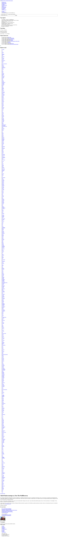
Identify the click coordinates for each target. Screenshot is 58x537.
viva (2, 469)
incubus (3, 214)
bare (2, 75)
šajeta (2, 484)
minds (3, 300)
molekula (3, 303)
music (2, 315)
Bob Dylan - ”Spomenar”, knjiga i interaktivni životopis (9, 510)
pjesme (3, 359)
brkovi (3, 101)
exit (3, 165)
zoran (3, 481)
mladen (3, 301)
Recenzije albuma (4, 5)
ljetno (2, 273)
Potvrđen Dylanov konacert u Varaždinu (7, 511)
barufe (3, 76)
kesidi (3, 235)
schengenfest (3, 414)
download (3, 146)
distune (3, 140)
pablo (3, 341)
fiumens (3, 173)
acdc (2, 51)
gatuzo (3, 181)
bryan (2, 104)
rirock (3, 396)
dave (2, 129)
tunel (2, 451)
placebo (3, 360)
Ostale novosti (4, 7)
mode (3, 302)
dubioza (3, 148)
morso (3, 307)
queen (3, 378)
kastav (3, 232)
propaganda (3, 369)
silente (3, 419)
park (2, 344)
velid (2, 464)
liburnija (3, 269)
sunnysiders (3, 439)
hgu (2, 205)
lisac (2, 270)
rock (3, 400)
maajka (3, 275)
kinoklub (3, 239)
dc (2, 131)
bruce (3, 102)
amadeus (3, 56)
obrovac (3, 328)
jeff (2, 223)
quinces (3, 380)
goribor (3, 186)
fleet (2, 174)
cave (2, 110)
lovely (3, 274)
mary (2, 290)
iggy (2, 212)
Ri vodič (3, 530)
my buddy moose (4, 317)
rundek (3, 408)
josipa (3, 229)
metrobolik (3, 298)
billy (2, 86)
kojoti (3, 244)
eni (2, 162)
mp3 (3, 311)
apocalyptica (3, 60)
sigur (2, 418)
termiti (3, 445)
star (2, 429)
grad (2, 188)
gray (2, 190)
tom (2, 449)
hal (2, 197)
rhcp (2, 393)
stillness (3, 433)
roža (2, 407)
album (3, 54)
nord (2, 326)
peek (2, 350)
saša (2, 413)
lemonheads (3, 261)
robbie (3, 398)
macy (2, 276)
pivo (3, 356)
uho (2, 455)
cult (2, 122)
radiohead (3, 382)
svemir (3, 441)
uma (2, 456)
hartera (3, 199)
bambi (3, 74)
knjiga (3, 243)
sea (2, 415)
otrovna (3, 338)
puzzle (3, 375)
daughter (3, 128)
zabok (2, 476)
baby (2, 71)
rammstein (3, 385)
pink (2, 352)
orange (3, 336)
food (2, 178)
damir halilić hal (4, 124)
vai (2, 459)
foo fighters (3, 177)
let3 (2, 265)
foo (2, 176)
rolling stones (3, 403)
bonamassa (3, 92)
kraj (2, 249)
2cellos (3, 49)
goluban (3, 185)
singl (3, 421)
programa (3, 368)
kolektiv (3, 245)
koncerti (3, 247)
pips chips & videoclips (5, 354)
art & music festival (4, 63)
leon (2, 262)
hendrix (3, 202)
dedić (2, 133)
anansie (3, 58)
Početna (3, 11)
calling (3, 108)
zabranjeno (3, 477)
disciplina (3, 138)
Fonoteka (3, 4)
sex (2, 417)
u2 (2, 454)
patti (2, 346)
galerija (3, 179)
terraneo (3, 446)
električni (3, 156)
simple (3, 420)
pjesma (3, 358)
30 (2, 491)
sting (2, 434)
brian (2, 99)
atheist (3, 66)
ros (2, 405)
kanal (2, 230)
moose (3, 305)
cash (2, 109)
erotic (3, 163)
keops (2, 234)
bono (2, 93)
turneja (3, 453)
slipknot (3, 425)
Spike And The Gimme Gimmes (14, 44)
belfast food (3, 82)
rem (2, 390)
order (2, 337)
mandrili (3, 280)
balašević (3, 73)
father (3, 167)
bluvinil (3, 90)
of (2, 329)
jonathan (3, 227)
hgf (2, 204)
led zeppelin (3, 259)
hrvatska (3, 208)
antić (2, 59)
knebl (2, 242)
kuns (2, 252)
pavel (2, 348)
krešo (2, 250)
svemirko (3, 442)
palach (3, 342)
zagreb (3, 478)
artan (2, 64)
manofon (3, 283)
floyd (2, 175)
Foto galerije (3, 8)
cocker (3, 118)
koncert (3, 246)
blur (2, 89)
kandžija (3, 231)
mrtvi (2, 313)
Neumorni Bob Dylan (5, 512)
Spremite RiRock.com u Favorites (6, 514)
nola (2, 325)
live (2, 271)
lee (2, 260)
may (2, 293)
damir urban (3, 125)
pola (2, 361)
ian (2, 209)
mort (2, 308)
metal (3, 295)
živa (2, 490)
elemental (3, 157)
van (2, 460)
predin (3, 366)
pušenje (3, 376)
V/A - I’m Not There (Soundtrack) (6, 508)
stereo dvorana (4, 432)
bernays (3, 84)
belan (3, 80)
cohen (3, 119)
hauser (3, 200)
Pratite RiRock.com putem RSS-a (6, 515)
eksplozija (3, 155)
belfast (3, 81)
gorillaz (3, 187)
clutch (2, 117)
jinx (2, 224)
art (2, 62)
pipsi (2, 355)
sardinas (3, 410)
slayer (3, 424)
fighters (3, 170)
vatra (2, 461)
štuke (2, 487)
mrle (2, 312)
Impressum (3, 527)
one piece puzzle (4, 333)
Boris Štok (9, 42)
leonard (3, 263)
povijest (3, 364)
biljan (2, 85)
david (3, 130)
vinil (2, 467)
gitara (3, 183)
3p (2, 50)
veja (2, 463)
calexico (3, 107)
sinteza (3, 422)
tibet (2, 447)
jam (2, 221)
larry (2, 255)
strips (2, 438)
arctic (2, 61)
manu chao (3, 285)
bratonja (3, 98)
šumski (3, 488)
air (2, 53)
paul (2, 347)
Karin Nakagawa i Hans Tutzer (15, 41)
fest (2, 168)
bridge (3, 100)
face (2, 166)
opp (2, 335)
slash (2, 423)
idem (2, 210)
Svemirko (11, 40)
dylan (3, 151)
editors (3, 152)
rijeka (3, 395)
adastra (3, 52)
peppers (3, 351)
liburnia (3, 268)
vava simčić (3, 462)
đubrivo (3, 483)
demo (3, 135)
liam (2, 267)
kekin (3, 233)
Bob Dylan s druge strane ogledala (6, 509)
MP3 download (4, 9)
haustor (3, 201)
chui (2, 114)
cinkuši (3, 115)
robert (2, 399)
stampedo (3, 427)
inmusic (3, 215)
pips (2, 353)
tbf (2, 444)
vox (2, 471)
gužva (2, 196)
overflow (3, 340)
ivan (2, 220)
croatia (3, 121)
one (2, 332)
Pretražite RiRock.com (4, 15)
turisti (2, 452)
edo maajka (3, 154)
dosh (2, 145)
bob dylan (3, 91)
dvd (2, 150)
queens (3, 379)
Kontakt (3, 531)
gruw (2, 193)
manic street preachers (4, 282)
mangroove (3, 281)
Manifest (3, 528)
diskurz (3, 139)
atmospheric (3, 67)
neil (2, 318)
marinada (3, 286)
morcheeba (3, 306)
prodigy (3, 367)
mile (2, 299)
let (2, 264)
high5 (2, 206)
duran (2, 149)
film (2, 171)
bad (2, 72)
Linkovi (3, 529)
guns (2, 195)
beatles (3, 77)
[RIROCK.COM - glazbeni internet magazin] (6, 0)
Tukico (12, 39)
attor (2, 68)
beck (2, 78)
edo (2, 153)
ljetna (2, 272)
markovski (3, 288)
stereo (3, 431)
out (2, 339)
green (3, 191)
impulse (3, 213)
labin (2, 254)
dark (2, 127)
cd (2, 111)
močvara (3, 310)
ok (2, 331)
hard (2, 198)
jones (2, 228)
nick (2, 321)
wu (2, 474)
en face (3, 161)
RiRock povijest (4, 3)
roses (2, 406)
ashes (2, 65)
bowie (3, 97)
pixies (2, 357)
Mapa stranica (4, 532)
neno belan (3, 320)
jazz (2, 222)
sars (2, 411)
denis (2, 136)
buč (2, 106)
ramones (3, 386)
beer (2, 79)
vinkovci (3, 468)
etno (2, 164)
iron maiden (3, 218)
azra (2, 70)
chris (2, 113)
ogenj (3, 330)
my (2, 316)
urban (3, 457)
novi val (3, 327)
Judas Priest (9, 37)
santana (3, 409)
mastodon (3, 291)
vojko (2, 470)
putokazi (3, 374)
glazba (3, 184)
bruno (2, 103)
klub (2, 241)
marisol (3, 287)
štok (2, 486)
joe (2, 225)
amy (2, 57)
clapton (3, 116)
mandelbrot (3, 279)
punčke (3, 372)
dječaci (3, 142)
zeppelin (3, 480)
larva (2, 256)
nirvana (3, 322)
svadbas (3, 440)
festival (3, 169)
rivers (3, 397)
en (2, 160)
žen (2, 489)
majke (3, 278)
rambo (3, 384)
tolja (2, 448)
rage (2, 383)
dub (2, 147)
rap (2, 387)
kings (2, 237)
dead (2, 132)
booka (3, 95)
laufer (3, 257)
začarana (3, 479)
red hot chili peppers (4, 389)
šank (2, 485)
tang (2, 443)
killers (3, 236)
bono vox (3, 94)
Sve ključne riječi (2, 493)
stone (2, 435)
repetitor (3, 392)
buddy (3, 105)
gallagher (3, 180)
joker (2, 226)
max (2, 292)
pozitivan (3, 365)
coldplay (3, 120)
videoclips (3, 466)
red (2, 388)
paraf (2, 343)
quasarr (3, 377)
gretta (3, 192)
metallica (3, 296)
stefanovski (3, 430)
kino (2, 238)
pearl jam (3, 349)
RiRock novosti (4, 6)
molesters (3, 304)
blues (3, 88)
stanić (3, 428)
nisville (3, 323)
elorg (2, 158)
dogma (3, 143)
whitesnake (3, 472)
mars (2, 289)
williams (3, 473)
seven (2, 416)
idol (2, 211)
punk (2, 371)
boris (2, 96)
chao (2, 112)
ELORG (12, 43)
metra (2, 297)
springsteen (3, 426)
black (2, 87)
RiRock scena (4, 2)
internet (3, 216)
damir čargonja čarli (4, 126)
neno (2, 319)
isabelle (3, 219)
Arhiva (3, 526)
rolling (3, 402)
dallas (2, 123)
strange (3, 437)
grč (2, 194)
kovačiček (3, 248)
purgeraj (3, 373)
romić (3, 404)
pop (2, 362)
